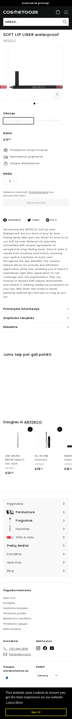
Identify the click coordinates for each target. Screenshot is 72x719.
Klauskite (10, 327)
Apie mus (9, 598)
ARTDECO (9, 40)
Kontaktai (9, 603)
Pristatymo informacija (21, 309)
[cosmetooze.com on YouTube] (52, 648)
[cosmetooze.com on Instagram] (38, 648)
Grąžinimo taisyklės (18, 318)
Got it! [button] (36, 712)
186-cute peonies (50, 120)
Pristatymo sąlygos (15, 623)
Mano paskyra (12, 629)
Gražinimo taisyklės (15, 608)
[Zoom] (57, 94)
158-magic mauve (18, 120)
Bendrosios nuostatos (17, 618)
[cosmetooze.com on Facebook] (45, 648)
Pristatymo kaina (38, 192)
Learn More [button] (14, 702)
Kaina (7, 133)
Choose (9, 113)
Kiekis (7, 174)
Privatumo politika (14, 613)
